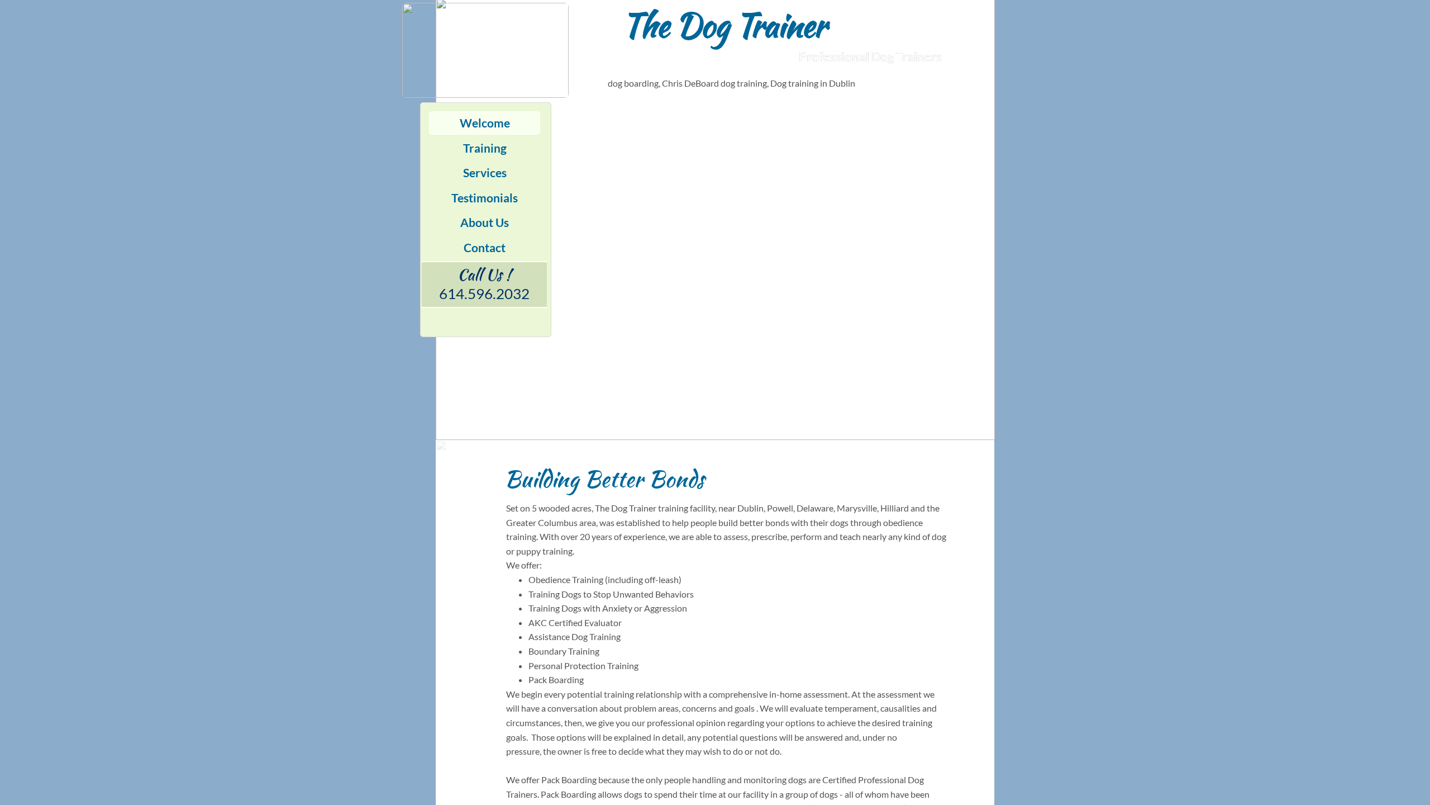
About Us (484, 222)
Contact (485, 247)
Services (485, 172)
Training (485, 148)
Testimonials (484, 198)
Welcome (485, 123)
